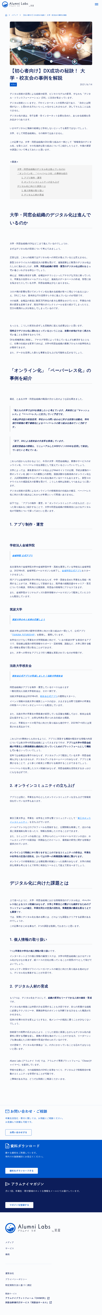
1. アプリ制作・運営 (32, 178)
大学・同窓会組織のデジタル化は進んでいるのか (41, 169)
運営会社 (9, 1273)
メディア (15, 15)
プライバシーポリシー (16, 1279)
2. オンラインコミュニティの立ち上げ (40, 182)
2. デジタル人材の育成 (33, 195)
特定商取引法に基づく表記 (18, 1285)
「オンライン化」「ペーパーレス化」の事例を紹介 (42, 173)
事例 (7, 1254)
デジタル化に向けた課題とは (31, 186)
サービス (9, 1248)
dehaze (97, 4)
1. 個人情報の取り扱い (33, 190)
